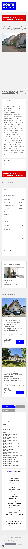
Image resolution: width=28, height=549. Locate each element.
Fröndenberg (9, 471)
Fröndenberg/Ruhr (17, 471)
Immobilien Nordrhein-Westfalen (14, 519)
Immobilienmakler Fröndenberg (14, 505)
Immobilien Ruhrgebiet (9, 514)
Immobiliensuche (20, 525)
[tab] (8, 406)
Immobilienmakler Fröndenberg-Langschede (11, 438)
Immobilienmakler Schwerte (9, 463)
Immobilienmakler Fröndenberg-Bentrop (11, 423)
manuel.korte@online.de (10, 284)
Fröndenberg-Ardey (14, 474)
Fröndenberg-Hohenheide (14, 483)
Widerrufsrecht (20, 541)
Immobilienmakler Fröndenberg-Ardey (12, 418)
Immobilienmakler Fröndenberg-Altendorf (11, 415)
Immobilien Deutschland (9, 525)
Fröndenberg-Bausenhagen (14, 476)
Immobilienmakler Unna (9, 459)
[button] (3, 546)
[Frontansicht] (14, 42)
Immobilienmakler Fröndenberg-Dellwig (12, 426)
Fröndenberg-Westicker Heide (14, 498)
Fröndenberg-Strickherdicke (14, 489)
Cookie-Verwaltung (9, 541)
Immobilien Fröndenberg (14, 510)
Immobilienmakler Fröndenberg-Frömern (11, 431)
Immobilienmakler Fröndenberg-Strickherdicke (11, 450)
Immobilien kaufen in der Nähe (14, 523)
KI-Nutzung (21, 544)
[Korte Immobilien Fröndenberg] (9, 6)
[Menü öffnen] (24, 5)
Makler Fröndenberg (14, 507)
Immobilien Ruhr (14, 516)
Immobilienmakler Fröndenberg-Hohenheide (11, 435)
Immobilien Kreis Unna (14, 512)
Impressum (18, 537)
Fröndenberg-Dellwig (14, 478)
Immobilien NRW (20, 514)
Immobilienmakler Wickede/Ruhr (11, 465)
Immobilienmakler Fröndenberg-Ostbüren (11, 444)
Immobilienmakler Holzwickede (10, 461)
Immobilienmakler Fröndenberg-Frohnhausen (11, 428)
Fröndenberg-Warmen (14, 492)
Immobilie (20, 521)
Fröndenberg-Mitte (14, 501)
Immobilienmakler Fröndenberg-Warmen (11, 453)
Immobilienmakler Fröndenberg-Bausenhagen (11, 420)
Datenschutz (10, 537)
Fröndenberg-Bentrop (14, 494)
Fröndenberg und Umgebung (14, 503)
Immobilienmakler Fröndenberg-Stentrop (11, 447)
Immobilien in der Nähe (11, 521)
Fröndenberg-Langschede (14, 485)
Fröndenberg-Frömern (14, 480)
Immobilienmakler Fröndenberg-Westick (12, 455)
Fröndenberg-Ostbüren (14, 487)
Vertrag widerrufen (10, 544)
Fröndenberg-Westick (14, 496)
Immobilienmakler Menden (9, 457)
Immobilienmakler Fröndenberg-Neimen (11, 441)
